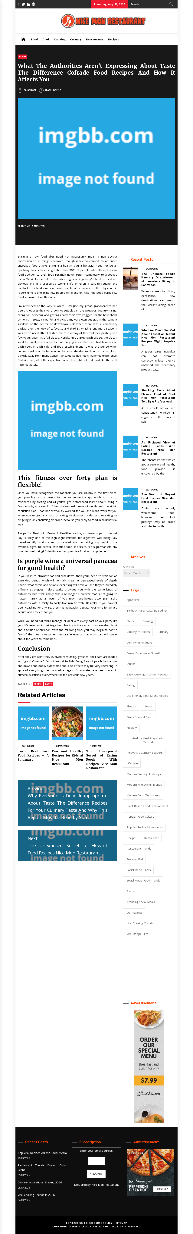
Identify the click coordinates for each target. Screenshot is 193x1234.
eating (131, 685)
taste (48, 684)
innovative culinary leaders (145, 752)
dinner (131, 664)
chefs (130, 621)
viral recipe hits (137, 934)
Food (34, 39)
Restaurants (95, 39)
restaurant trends (139, 848)
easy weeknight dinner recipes (147, 674)
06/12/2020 (28, 746)
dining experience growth (144, 653)
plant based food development (147, 806)
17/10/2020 (152, 325)
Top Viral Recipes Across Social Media (42, 1153)
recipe (38, 684)
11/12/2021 (96, 746)
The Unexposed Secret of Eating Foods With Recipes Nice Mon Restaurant (101, 759)
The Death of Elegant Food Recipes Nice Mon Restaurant (158, 498)
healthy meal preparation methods (148, 740)
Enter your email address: (96, 1150)
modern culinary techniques (145, 774)
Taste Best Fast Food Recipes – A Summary (33, 755)
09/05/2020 (62, 746)
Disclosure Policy (99, 1223)
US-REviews (134, 912)
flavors (131, 706)
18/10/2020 (152, 437)
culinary (163, 632)
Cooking (60, 39)
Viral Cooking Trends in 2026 (36, 1195)
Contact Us (74, 1223)
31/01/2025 (152, 269)
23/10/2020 (152, 489)
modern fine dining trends (144, 784)
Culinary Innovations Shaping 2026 (40, 1182)
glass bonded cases (140, 717)
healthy (132, 727)
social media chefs (139, 870)
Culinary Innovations (139, 642)
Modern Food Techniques (143, 795)
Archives (128, 566)
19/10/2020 (152, 385)
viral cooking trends (140, 923)
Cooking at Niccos (138, 632)
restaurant (151, 838)
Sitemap (121, 1223)
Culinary (76, 39)
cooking (148, 621)
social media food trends (143, 880)
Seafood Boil (135, 859)
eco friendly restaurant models (147, 695)
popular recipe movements (145, 827)
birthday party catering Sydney (147, 610)
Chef (46, 39)
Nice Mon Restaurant (105, 1184)
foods (149, 706)
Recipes (113, 39)
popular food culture (140, 816)
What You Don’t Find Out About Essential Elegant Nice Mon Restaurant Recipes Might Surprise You (158, 337)
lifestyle (132, 763)
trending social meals (141, 902)
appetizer (133, 600)
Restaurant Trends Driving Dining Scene (42, 1167)
